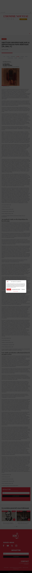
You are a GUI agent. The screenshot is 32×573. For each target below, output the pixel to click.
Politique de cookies (15, 291)
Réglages (23, 289)
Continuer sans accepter (16, 289)
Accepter (8, 289)
